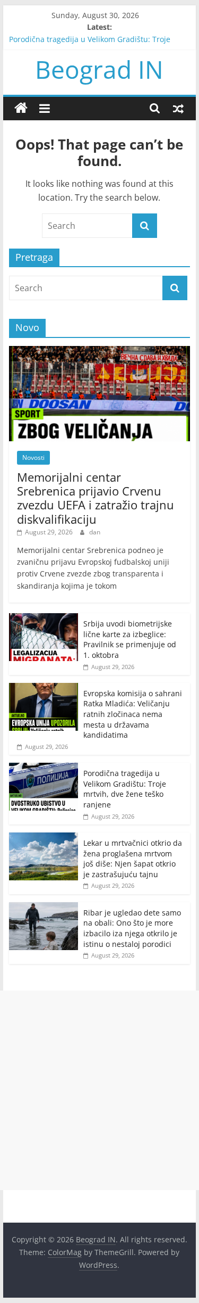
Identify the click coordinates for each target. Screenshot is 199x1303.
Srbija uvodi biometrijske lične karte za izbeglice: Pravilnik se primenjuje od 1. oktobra (129, 639)
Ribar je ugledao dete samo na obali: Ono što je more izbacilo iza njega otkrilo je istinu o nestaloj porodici (132, 928)
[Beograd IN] (21, 108)
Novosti (33, 457)
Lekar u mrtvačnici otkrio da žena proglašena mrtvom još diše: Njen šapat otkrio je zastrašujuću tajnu (132, 858)
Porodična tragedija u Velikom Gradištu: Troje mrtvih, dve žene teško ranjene (124, 789)
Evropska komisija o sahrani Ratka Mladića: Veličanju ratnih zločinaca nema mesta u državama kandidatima (132, 714)
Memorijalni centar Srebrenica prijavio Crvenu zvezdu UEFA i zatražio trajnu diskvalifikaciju (95, 498)
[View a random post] (178, 108)
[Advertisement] (99, 1090)
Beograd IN (99, 69)
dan (94, 532)
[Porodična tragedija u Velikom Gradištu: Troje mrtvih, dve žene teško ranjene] (43, 768)
